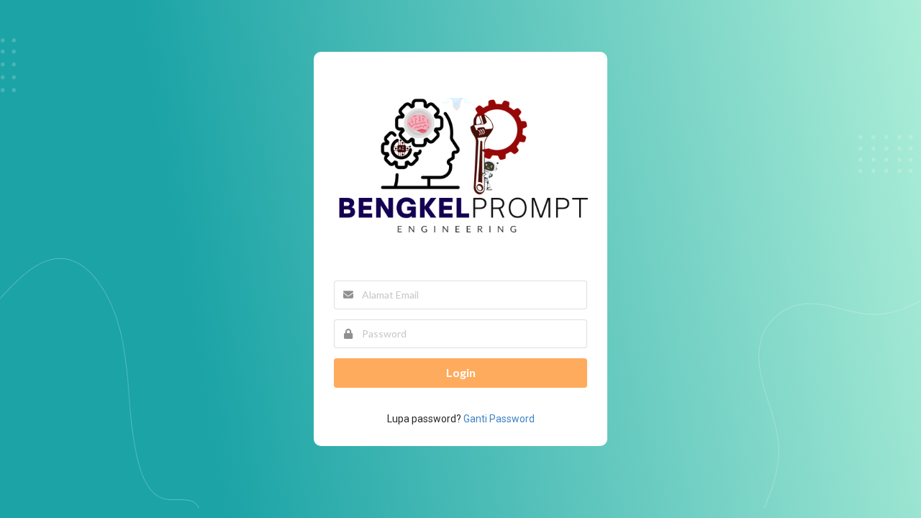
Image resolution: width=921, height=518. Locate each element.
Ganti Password (499, 418)
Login (461, 372)
